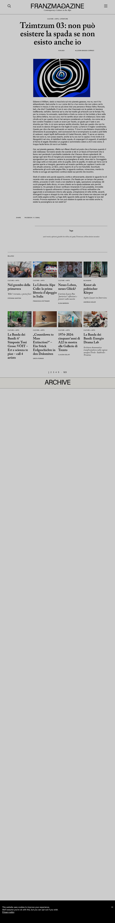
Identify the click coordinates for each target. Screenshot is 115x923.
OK (112, 907)
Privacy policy (8, 912)
